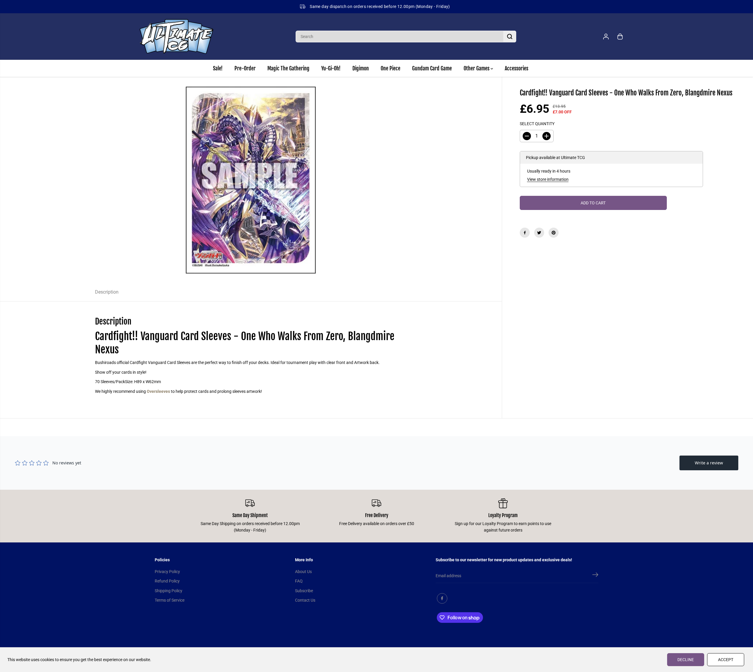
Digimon (360, 68)
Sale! (218, 68)
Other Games (477, 68)
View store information (548, 179)
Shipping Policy (168, 590)
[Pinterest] (554, 233)
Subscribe (304, 590)
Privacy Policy (167, 571)
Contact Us (305, 600)
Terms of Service (169, 600)
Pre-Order (245, 68)
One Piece (390, 68)
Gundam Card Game (432, 68)
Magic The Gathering (288, 68)
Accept (725, 659)
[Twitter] (539, 233)
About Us (303, 571)
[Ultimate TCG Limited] (176, 36)
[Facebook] (525, 233)
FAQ (299, 581)
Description (107, 292)
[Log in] (605, 36)
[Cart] (620, 36)
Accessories (516, 68)
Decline (685, 659)
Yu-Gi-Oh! (331, 68)
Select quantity (537, 124)
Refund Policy (167, 581)
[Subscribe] (595, 575)
